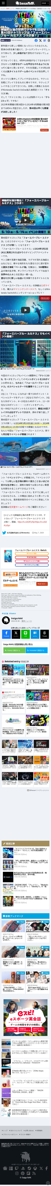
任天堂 (6, 613)
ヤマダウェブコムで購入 (32, 565)
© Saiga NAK (25, 1177)
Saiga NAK (25, 3)
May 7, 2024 (39, 533)
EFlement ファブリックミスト (39, 790)
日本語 (44, 3)
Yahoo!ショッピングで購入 (32, 561)
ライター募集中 (26, 1134)
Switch (13, 613)
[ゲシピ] (25, 1035)
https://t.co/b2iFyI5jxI (26, 522)
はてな (35, 634)
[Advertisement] (25, 168)
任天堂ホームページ (45, 371)
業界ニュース (5, 40)
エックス (16, 636)
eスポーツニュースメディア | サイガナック (25, 1164)
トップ (5, 1130)
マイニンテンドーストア (24, 289)
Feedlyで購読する (13, 650)
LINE (25, 636)
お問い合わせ (29, 1130)
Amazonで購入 (33, 553)
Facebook (6, 636)
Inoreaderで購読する (37, 650)
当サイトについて (16, 1130)
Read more (41, 584)
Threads (44, 636)
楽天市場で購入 (33, 557)
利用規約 (39, 1130)
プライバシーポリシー (10, 1134)
